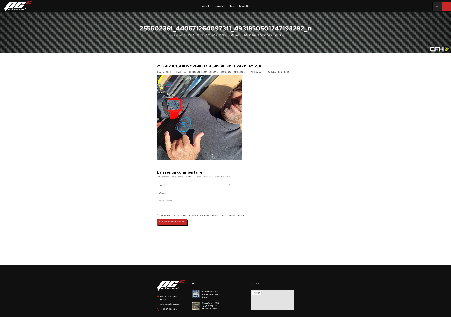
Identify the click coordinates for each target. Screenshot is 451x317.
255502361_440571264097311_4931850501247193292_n (202, 35)
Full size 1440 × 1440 (278, 72)
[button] (437, 6)
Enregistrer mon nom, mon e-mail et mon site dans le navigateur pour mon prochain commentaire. (201, 215)
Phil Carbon (257, 72)
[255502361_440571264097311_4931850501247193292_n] (199, 76)
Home (170, 35)
